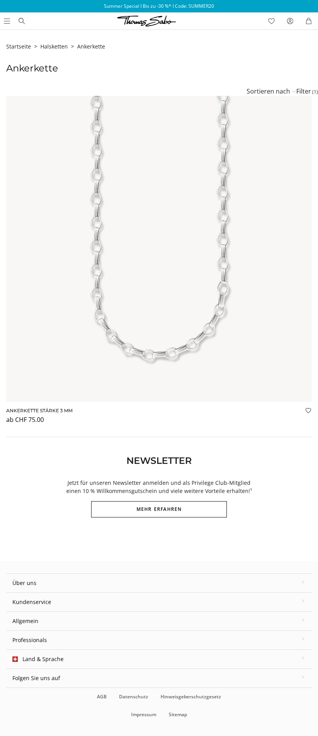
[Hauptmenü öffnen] (6, 21)
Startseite (18, 46)
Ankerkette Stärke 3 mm (39, 410)
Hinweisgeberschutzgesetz (191, 696)
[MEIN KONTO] (290, 21)
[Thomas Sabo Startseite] (21, 21)
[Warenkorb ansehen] (308, 21)
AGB (102, 696)
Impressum (143, 714)
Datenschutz (133, 696)
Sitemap (178, 714)
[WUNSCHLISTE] (271, 21)
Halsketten (54, 46)
